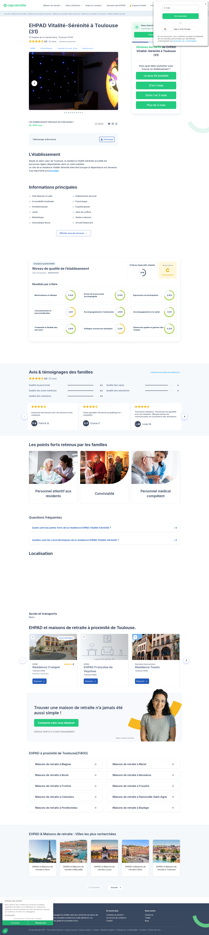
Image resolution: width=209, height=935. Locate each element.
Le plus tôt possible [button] (156, 75)
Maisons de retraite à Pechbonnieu (56, 807)
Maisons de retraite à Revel (51, 775)
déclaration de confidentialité (184, 41)
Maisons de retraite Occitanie (40, 14)
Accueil (7, 14)
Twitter (147, 918)
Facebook (149, 915)
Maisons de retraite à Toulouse (94, 14)
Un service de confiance (116, 918)
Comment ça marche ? (115, 915)
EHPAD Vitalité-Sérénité (116, 14)
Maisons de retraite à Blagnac (53, 764)
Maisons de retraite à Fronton (53, 785)
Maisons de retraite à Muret (129, 764)
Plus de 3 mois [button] (156, 105)
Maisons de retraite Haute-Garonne (66, 14)
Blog (147, 921)
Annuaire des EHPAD (116, 5)
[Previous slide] (34, 83)
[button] (109, 123)
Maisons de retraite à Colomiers (54, 796)
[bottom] (33, 637)
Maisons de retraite (19, 14)
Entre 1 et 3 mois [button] (156, 95)
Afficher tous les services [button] (71, 233)
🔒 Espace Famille (137, 5)
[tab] (64, 112)
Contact (109, 921)
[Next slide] (113, 83)
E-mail (167, 8)
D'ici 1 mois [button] (156, 85)
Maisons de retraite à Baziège (130, 807)
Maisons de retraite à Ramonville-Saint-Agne (139, 796)
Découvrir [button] (38, 681)
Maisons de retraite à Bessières (131, 775)
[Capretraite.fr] (15, 5)
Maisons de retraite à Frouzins (130, 785)
